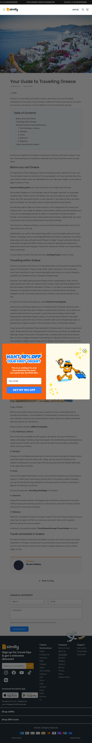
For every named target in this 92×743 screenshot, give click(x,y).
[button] (87, 9)
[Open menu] (4, 10)
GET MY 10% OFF (24, 390)
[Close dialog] (84, 351)
